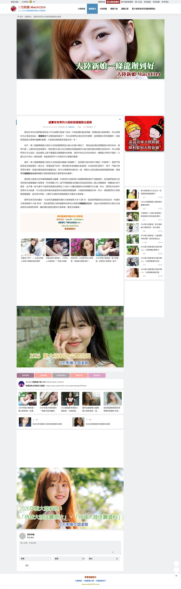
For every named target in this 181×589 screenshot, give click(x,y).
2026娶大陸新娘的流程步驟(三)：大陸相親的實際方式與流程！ (151, 250)
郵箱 (56, 559)
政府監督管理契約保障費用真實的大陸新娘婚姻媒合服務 (112, 411)
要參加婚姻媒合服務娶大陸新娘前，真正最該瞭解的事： (90, 411)
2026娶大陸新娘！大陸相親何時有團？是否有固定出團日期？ (151, 239)
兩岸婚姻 (25, 375)
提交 (27, 565)
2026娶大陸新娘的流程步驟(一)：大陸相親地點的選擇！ (151, 272)
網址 (90, 559)
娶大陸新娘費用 (127, 2)
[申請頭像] (119, 535)
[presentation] (108, 396)
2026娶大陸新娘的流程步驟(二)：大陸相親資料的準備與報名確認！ (151, 261)
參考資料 (165, 2)
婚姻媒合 (92, 9)
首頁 (21, 17)
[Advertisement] (90, 97)
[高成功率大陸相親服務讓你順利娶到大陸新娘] (144, 134)
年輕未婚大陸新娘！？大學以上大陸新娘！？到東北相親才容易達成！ (57, 261)
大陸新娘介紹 (36, 382)
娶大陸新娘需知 (113, 2)
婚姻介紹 (114, 9)
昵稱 (22, 559)
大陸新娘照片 (61, 375)
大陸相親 (103, 9)
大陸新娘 (81, 9)
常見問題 (156, 2)
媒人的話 (138, 2)
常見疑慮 (147, 2)
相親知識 (101, 2)
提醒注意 (125, 9)
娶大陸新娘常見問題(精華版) (143, 9)
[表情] (117, 552)
